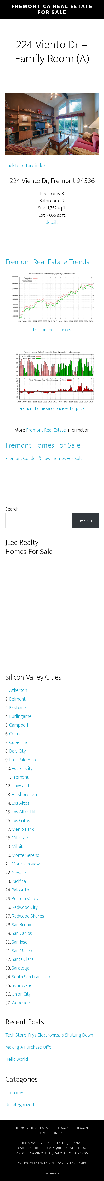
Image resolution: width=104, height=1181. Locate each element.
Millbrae (20, 838)
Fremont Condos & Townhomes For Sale (44, 458)
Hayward (20, 786)
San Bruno (21, 925)
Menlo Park (23, 829)
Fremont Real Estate (46, 430)
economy (14, 1093)
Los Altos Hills (25, 812)
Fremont (20, 777)
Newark (19, 873)
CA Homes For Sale (32, 1163)
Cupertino (19, 742)
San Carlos (22, 933)
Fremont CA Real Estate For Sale (52, 9)
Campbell (18, 725)
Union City (21, 994)
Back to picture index (25, 166)
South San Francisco (31, 977)
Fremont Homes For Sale (42, 445)
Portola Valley (25, 899)
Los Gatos (21, 821)
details (52, 222)
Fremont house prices (52, 329)
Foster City (22, 768)
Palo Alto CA (65, 1153)
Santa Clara (23, 959)
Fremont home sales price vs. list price (52, 408)
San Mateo (22, 951)
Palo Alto (20, 890)
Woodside (21, 1003)
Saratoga (20, 968)
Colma (15, 734)
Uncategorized (19, 1105)
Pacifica (19, 881)
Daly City (17, 751)
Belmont (17, 699)
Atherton (18, 690)
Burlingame (20, 716)
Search (12, 509)
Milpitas (19, 847)
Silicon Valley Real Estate (40, 1143)
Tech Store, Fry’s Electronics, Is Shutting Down (49, 1035)
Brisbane (17, 708)
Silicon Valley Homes (69, 1163)
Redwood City (25, 907)
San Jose (20, 942)
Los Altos (20, 803)
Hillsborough (24, 794)
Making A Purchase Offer (29, 1047)
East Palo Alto (22, 760)
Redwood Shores (28, 916)
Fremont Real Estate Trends (47, 262)
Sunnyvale (21, 985)
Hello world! (17, 1059)
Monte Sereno (25, 855)
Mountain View (26, 864)
